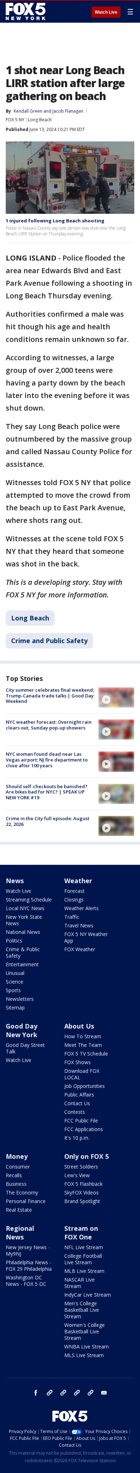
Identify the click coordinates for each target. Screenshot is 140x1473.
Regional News (20, 1232)
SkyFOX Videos (81, 1192)
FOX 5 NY (15, 120)
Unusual (15, 973)
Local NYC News (25, 908)
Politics (14, 940)
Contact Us (77, 1103)
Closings (74, 899)
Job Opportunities (84, 1086)
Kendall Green (28, 111)
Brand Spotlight (82, 1201)
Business (16, 1183)
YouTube (77, 1393)
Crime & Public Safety (23, 952)
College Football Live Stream (83, 1259)
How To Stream (82, 1036)
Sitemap (15, 1007)
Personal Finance (26, 1201)
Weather (78, 880)
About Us (79, 1026)
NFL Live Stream (83, 1247)
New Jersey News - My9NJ (28, 1250)
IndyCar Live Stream (87, 1294)
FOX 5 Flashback (83, 1183)
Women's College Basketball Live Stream (84, 1331)
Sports (13, 990)
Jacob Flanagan (67, 111)
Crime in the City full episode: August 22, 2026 (47, 821)
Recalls (14, 1175)
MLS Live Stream (84, 1355)
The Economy (22, 1192)
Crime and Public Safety (49, 640)
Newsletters (20, 998)
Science (14, 981)
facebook (36, 1393)
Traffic (71, 916)
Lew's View (77, 1175)
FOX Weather (79, 949)
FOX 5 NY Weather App (86, 937)
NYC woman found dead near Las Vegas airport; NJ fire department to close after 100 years (47, 759)
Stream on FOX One (81, 1232)
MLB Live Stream (84, 1271)
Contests (74, 1111)
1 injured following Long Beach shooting (55, 220)
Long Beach (40, 120)
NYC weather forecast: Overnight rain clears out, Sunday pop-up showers (49, 725)
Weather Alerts (81, 908)
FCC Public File (81, 1120)
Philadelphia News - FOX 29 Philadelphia (29, 1265)
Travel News (78, 925)
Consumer (18, 1166)
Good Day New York (21, 1030)
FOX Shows (77, 1062)
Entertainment (22, 964)
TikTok (63, 1393)
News (15, 880)
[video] (116, 697)
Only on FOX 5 (86, 1156)
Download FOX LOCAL (81, 1074)
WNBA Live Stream (86, 1346)
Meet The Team (83, 1045)
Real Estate (19, 1209)
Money (17, 1156)
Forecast (74, 890)
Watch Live (106, 12)
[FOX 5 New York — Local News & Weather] (26, 11)
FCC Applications (83, 1129)
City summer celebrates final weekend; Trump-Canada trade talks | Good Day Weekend (50, 695)
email (104, 1393)
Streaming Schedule (29, 899)
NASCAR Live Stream (79, 1282)
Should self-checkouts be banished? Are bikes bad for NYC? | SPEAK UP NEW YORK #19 (47, 792)
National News (23, 931)
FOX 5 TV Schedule (86, 1053)
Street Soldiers (81, 1166)
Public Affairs (79, 1094)
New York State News (24, 920)
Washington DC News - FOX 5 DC (26, 1280)
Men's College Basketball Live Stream (81, 1310)
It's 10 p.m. (76, 1137)
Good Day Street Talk (25, 1048)
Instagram (49, 1393)
